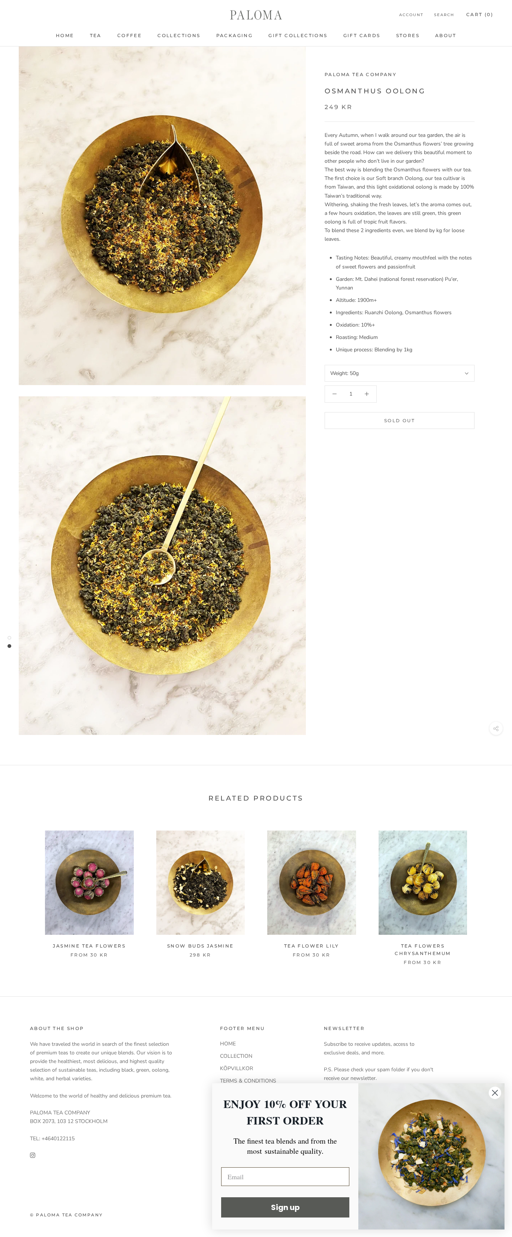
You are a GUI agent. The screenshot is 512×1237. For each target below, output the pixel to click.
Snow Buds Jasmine (200, 946)
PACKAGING (234, 35)
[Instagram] (32, 1154)
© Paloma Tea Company (66, 1215)
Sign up (285, 1207)
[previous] (23, 899)
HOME (65, 35)
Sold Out (399, 420)
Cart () (479, 14)
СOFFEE (129, 35)
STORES (407, 35)
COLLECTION (236, 1056)
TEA (96, 35)
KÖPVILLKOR (236, 1068)
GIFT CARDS (361, 35)
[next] (488, 899)
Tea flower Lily (311, 946)
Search (444, 14)
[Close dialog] (495, 1092)
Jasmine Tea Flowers (89, 946)
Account (411, 14)
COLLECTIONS (178, 35)
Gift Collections (297, 35)
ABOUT (445, 35)
